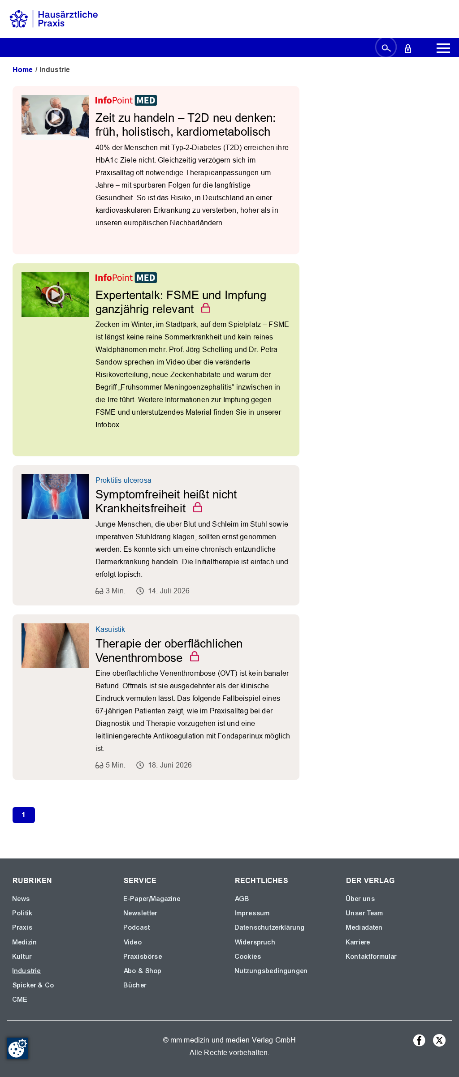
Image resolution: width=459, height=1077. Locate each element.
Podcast (137, 927)
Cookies (248, 957)
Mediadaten (364, 927)
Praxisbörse (143, 957)
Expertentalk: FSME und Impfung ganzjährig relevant (180, 302)
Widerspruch (255, 942)
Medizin (25, 942)
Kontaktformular (371, 957)
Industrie (27, 971)
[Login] (408, 48)
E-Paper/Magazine (152, 899)
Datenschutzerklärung (270, 927)
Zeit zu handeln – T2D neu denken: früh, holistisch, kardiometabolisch (185, 124)
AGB (242, 899)
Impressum (252, 913)
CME (20, 999)
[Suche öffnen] (386, 48)
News (21, 899)
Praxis (23, 927)
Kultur (22, 957)
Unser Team (365, 913)
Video (133, 942)
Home (23, 69)
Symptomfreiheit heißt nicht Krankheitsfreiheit (166, 501)
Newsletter (141, 913)
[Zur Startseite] (54, 18)
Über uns (360, 899)
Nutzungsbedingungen (271, 971)
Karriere (358, 942)
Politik (23, 913)
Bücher (135, 985)
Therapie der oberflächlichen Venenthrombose (168, 650)
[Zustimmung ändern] (17, 1048)
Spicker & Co (33, 985)
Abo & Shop (143, 971)
